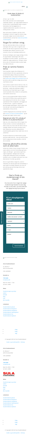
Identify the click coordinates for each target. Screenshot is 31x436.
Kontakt (5, 294)
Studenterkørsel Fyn (8, 314)
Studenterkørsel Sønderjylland (10, 312)
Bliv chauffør (6, 300)
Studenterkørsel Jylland (9, 307)
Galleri (4, 293)
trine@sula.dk (6, 280)
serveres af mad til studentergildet (14, 113)
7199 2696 (5, 278)
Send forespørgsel (1, 218)
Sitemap (23, 342)
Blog (4, 296)
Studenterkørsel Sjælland (9, 316)
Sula (5, 19)
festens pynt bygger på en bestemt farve (15, 78)
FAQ (4, 298)
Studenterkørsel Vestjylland (10, 310)
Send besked (18, 246)
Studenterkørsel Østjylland (10, 308)
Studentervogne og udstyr (9, 291)
